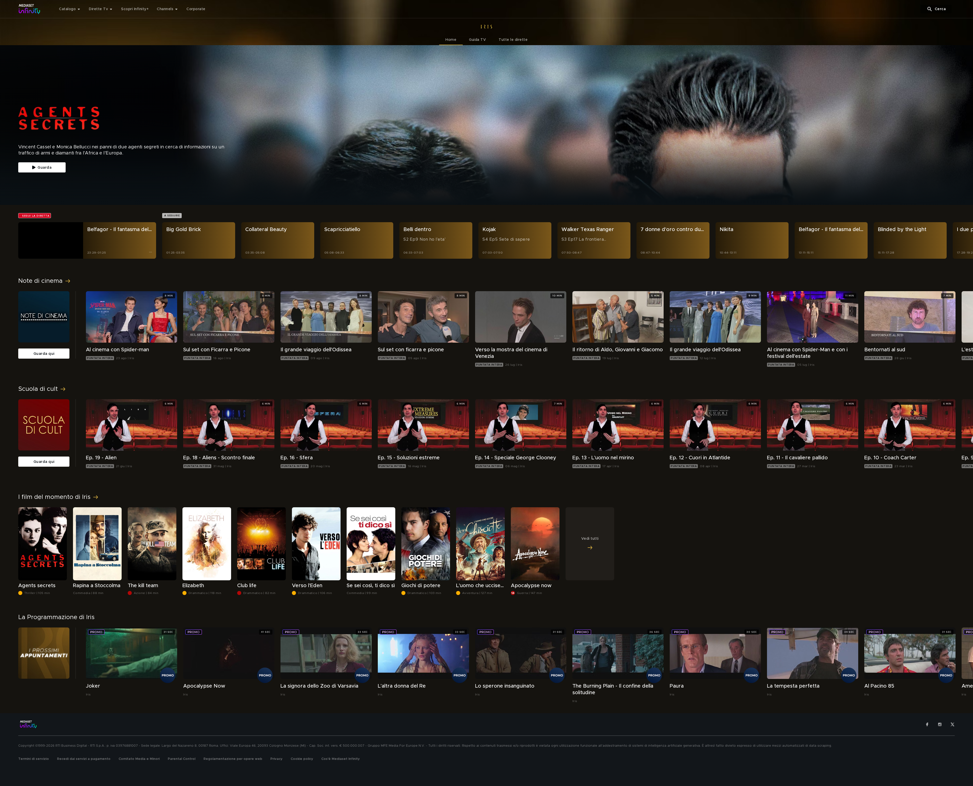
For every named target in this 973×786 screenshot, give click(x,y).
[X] (952, 724)
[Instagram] (940, 724)
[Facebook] (927, 724)
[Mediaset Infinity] (29, 9)
